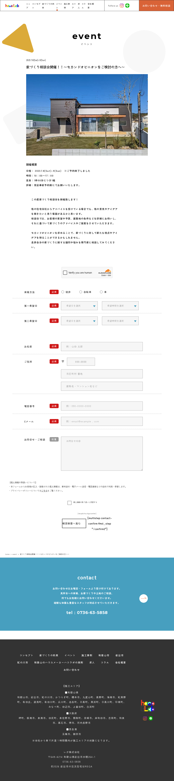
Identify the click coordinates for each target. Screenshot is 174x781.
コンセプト (26, 655)
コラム (105, 662)
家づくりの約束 (48, 655)
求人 (92, 662)
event (15, 554)
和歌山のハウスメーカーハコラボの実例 (58, 662)
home (7, 554)
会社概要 (120, 662)
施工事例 (87, 655)
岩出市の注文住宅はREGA (76, 766)
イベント (70, 655)
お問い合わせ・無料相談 (156, 5)
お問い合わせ (72, 669)
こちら (44, 490)
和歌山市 (104, 655)
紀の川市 (22, 662)
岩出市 (120, 655)
